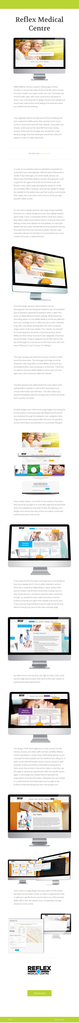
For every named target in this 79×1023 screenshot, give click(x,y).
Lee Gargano (45, 153)
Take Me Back (39, 993)
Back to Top (59, 1020)
